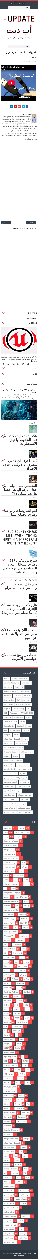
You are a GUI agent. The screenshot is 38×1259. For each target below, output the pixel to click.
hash (21, 748)
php (5, 953)
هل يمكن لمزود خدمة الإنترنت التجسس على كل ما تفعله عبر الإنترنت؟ (19, 609)
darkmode (21, 1117)
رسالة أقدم (5, 223)
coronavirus (20, 940)
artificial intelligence (11, 901)
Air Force (15, 979)
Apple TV (7, 983)
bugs (29, 726)
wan (27, 1178)
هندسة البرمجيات (10, 1242)
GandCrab (7, 1022)
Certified (27, 992)
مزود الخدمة (8, 1238)
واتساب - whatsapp (10, 845)
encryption (7, 735)
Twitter (25, 927)
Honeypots (26, 700)
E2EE (26, 1005)
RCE (5, 713)
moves (25, 1156)
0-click (6, 679)
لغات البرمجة (9, 1234)
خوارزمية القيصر (10, 1216)
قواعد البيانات (20, 970)
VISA (17, 1083)
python (6, 1165)
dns (5, 945)
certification (20, 1108)
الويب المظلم (9, 1195)
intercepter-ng (9, 1152)
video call (7, 1178)
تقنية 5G (23, 1203)
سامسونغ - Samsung (11, 858)
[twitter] (11, 3)
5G (5, 888)
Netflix (19, 1044)
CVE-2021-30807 (10, 692)
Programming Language (12, 893)
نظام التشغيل (9, 975)
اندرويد (22, 828)
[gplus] (13, 364)
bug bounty (21, 726)
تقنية (6, 832)
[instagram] (19, 3)
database (7, 1121)
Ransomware (14, 713)
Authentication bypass (11, 683)
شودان (20, 1221)
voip (18, 1178)
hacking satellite (21, 743)
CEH (21, 687)
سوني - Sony (22, 966)
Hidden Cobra (18, 1027)
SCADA (27, 884)
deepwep (7, 1126)
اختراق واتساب (9, 769)
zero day (19, 761)
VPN (16, 880)
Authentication (23, 679)
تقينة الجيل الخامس (11, 1208)
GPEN (27, 1018)
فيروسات (23, 804)
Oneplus (17, 1048)
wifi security (8, 761)
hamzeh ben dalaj (10, 748)
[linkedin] (18, 364)
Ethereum (27, 696)
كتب (21, 1229)
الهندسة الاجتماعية (10, 782)
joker (6, 1156)
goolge (26, 1139)
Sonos (25, 1065)
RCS (15, 1061)
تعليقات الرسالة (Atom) (20, 228)
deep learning (21, 1121)
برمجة (6, 962)
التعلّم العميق (8, 1190)
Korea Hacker (8, 704)
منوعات (24, 867)
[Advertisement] (19, 197)
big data (20, 1100)
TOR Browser (8, 1074)
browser (18, 1104)
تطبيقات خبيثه (16, 791)
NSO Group (20, 704)
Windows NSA (18, 717)
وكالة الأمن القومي (24, 812)
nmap (17, 1160)
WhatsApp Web (9, 936)
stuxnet (15, 756)
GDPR (6, 927)
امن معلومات (24, 782)
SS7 (21, 871)
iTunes (24, 1147)
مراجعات (23, 1234)
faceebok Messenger (11, 1130)
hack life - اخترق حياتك (12, 739)
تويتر (16, 962)
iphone (26, 901)
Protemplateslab (16, 1253)
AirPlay (26, 979)
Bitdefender (20, 983)
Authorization (26, 683)
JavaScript (16, 1031)
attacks (22, 722)
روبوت (26, 962)
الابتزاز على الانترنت (24, 769)
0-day (14, 679)
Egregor (16, 1009)
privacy (26, 906)
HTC (5, 1027)
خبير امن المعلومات (24, 795)
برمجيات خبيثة (9, 786)
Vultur (27, 1083)
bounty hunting (9, 726)
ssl (5, 1173)
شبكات (6, 970)
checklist (7, 940)
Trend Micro (8, 1078)
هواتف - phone (9, 871)
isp (21, 1152)
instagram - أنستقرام (11, 884)
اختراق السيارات (22, 765)
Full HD (6, 1018)
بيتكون (6, 1199)
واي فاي (23, 975)
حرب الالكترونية (9, 854)
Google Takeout (22, 1022)
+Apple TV (24, 919)
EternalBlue (17, 696)
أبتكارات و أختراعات (11, 910)
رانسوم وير (24, 799)
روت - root (8, 966)
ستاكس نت (8, 1221)
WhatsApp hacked (10, 1091)
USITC (21, 1078)
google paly (17, 945)
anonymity (7, 1100)
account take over (10, 722)
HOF (18, 700)
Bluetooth (7, 988)
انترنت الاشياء (24, 1195)
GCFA (17, 1018)
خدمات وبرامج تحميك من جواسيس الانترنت (19, 657)
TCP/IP (17, 1070)
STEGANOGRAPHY (10, 1065)
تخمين (19, 786)
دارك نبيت (25, 1216)
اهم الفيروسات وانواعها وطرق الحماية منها (20, 512)
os (17, 906)
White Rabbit (8, 1096)
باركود (22, 958)
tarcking (15, 1173)
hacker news (8, 743)
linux (31, 752)
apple (6, 876)
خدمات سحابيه (9, 1212)
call (28, 1104)
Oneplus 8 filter (9, 1052)
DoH (16, 1005)
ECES (6, 1009)
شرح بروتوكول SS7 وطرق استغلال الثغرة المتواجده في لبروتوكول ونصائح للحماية (20, 566)
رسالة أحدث (31, 223)
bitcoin (6, 1104)
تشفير (6, 791)
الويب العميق (24, 1190)
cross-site (25, 1113)
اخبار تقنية (7, 828)
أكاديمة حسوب (9, 1186)
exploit (16, 735)
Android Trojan (9, 923)
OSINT (28, 704)
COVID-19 (23, 923)
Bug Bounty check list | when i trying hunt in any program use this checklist (20, 537)
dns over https (15, 730)
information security (11, 752)
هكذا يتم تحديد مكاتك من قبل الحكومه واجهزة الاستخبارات (19, 440)
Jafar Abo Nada (31, 318)
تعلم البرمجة (8, 914)
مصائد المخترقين (24, 808)
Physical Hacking (18, 709)
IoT (5, 1031)
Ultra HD (7, 1083)
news (24, 949)
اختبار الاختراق (9, 765)
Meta (21, 1039)
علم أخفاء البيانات (10, 804)
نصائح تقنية (23, 1238)
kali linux (24, 752)
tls (25, 1173)
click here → (33, 361)
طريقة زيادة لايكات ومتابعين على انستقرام (21, 586)
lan (15, 1156)
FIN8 (27, 1009)
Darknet (20, 1001)
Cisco (6, 996)
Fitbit (6, 1014)
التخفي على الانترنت (20, 778)
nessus (6, 1160)
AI (5, 979)
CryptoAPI (7, 696)
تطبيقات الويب (9, 1203)
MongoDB (7, 1044)
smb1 (26, 1169)
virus (22, 756)
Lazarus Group (9, 1039)
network (7, 906)
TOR (27, 1070)
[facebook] (23, 3)
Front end (17, 1014)
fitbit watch (8, 1134)
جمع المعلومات (9, 795)
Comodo (17, 996)
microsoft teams (10, 949)
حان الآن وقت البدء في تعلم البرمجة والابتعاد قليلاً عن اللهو (19, 634)
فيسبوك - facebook (11, 841)
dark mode (8, 1117)
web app (7, 1182)
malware (7, 756)
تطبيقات (18, 837)
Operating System (10, 1057)
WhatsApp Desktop (10, 932)
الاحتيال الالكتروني (10, 773)
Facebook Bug (9, 700)
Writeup (28, 717)
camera (6, 1108)
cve (5, 730)
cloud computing (10, 1113)
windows (19, 1182)
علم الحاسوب (9, 1229)
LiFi (16, 927)
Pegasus (7, 709)
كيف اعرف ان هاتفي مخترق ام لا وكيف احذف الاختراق (20, 465)
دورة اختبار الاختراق (11, 799)
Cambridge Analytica (11, 992)
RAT (28, 709)
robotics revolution (11, 1169)
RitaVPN (25, 1061)
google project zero (11, 1139)
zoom (6, 880)
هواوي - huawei (9, 919)
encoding (26, 730)
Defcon (6, 1005)
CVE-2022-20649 (24, 692)
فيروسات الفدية (9, 808)
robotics (18, 1165)
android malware (21, 897)
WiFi (23, 863)
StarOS (6, 1070)
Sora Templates (19, 1256)
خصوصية (22, 914)
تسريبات (27, 786)
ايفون (6, 837)
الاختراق (22, 773)
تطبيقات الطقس (21, 1199)
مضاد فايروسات (10, 812)
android (6, 897)
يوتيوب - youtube (10, 863)
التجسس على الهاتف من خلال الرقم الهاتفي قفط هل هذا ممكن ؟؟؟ (19, 489)
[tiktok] (15, 2)
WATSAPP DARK (27, 713)
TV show (22, 1074)
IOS (13, 888)
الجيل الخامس (9, 958)
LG (17, 1035)
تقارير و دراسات (10, 867)
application (24, 936)
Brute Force (8, 687)
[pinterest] (28, 364)
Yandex (21, 1096)
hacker (25, 739)
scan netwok (17, 953)
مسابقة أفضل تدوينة (22, 832)
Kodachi (7, 1035)
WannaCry (7, 717)
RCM (5, 1061)
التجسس (7, 778)
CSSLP (19, 988)
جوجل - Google (9, 850)
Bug (16, 687)
